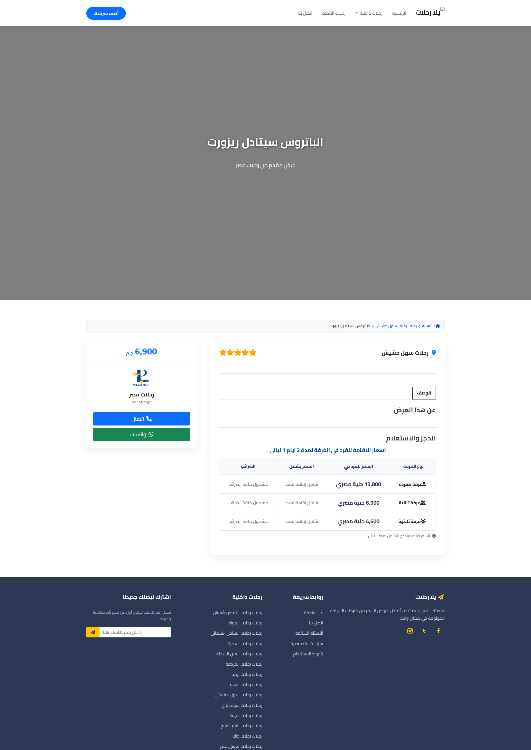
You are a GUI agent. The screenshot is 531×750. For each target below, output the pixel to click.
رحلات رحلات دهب (246, 684)
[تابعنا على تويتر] (424, 631)
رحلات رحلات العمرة (245, 643)
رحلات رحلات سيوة (246, 715)
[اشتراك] (93, 632)
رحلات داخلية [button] (370, 13)
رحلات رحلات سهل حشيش (396, 325)
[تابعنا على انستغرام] (410, 631)
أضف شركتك (106, 13)
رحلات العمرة (333, 13)
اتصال (137, 418)
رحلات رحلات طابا (247, 736)
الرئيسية (399, 13)
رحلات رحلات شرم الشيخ (241, 726)
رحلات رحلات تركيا (246, 674)
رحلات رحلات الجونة (245, 623)
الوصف (424, 393)
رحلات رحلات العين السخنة (239, 654)
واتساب (138, 434)
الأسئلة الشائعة (309, 633)
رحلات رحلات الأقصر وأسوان (237, 612)
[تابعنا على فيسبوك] (438, 631)
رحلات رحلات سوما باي (242, 705)
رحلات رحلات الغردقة (244, 664)
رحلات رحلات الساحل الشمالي (236, 633)
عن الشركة (313, 612)
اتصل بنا (305, 13)
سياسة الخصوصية (307, 643)
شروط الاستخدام (308, 654)
